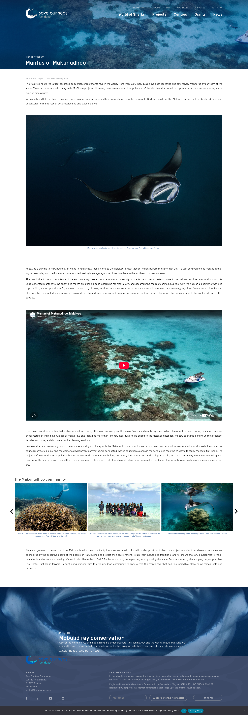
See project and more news (80, 650)
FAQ (213, 8)
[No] (244, 710)
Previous (11, 511)
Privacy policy (195, 710)
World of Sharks (132, 14)
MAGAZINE (155, 8)
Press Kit (208, 697)
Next (236, 511)
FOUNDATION (139, 8)
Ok (184, 710)
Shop (168, 8)
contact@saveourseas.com (39, 690)
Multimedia (182, 8)
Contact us (199, 8)
